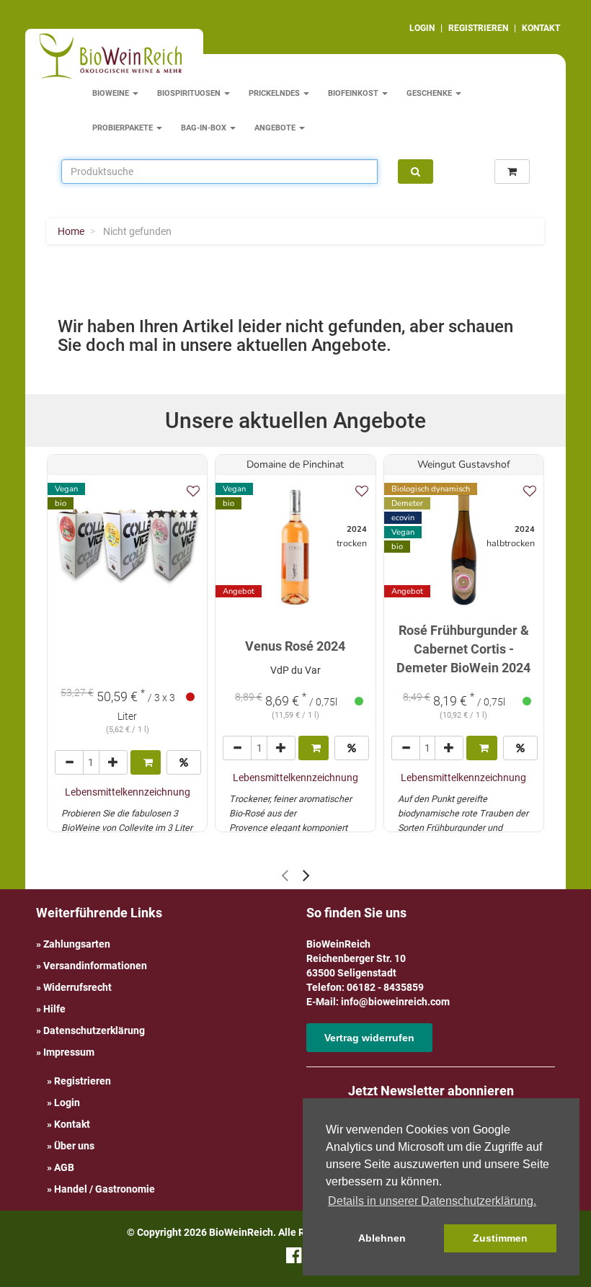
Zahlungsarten (76, 944)
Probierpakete (123, 128)
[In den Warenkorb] (145, 762)
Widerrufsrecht (77, 987)
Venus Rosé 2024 (295, 646)
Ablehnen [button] (382, 1238)
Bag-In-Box (204, 128)
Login (67, 1102)
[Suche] (415, 171)
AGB (64, 1167)
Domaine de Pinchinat (295, 464)
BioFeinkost (354, 93)
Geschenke (430, 93)
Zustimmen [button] (500, 1238)
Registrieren (82, 1081)
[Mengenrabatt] (183, 762)
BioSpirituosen (190, 93)
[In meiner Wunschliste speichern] (193, 491)
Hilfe (54, 1009)
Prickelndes (275, 93)
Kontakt (72, 1124)
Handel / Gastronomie (104, 1189)
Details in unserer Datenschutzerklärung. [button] (432, 1201)
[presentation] (284, 875)
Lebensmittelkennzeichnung (127, 792)
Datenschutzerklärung (94, 1030)
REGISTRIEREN (478, 28)
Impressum (68, 1052)
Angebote (276, 128)
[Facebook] (294, 1258)
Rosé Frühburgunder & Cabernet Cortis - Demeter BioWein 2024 (463, 648)
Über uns (74, 1146)
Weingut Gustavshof (463, 464)
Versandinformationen (95, 965)
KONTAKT (541, 28)
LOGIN (422, 28)
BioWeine (111, 93)
